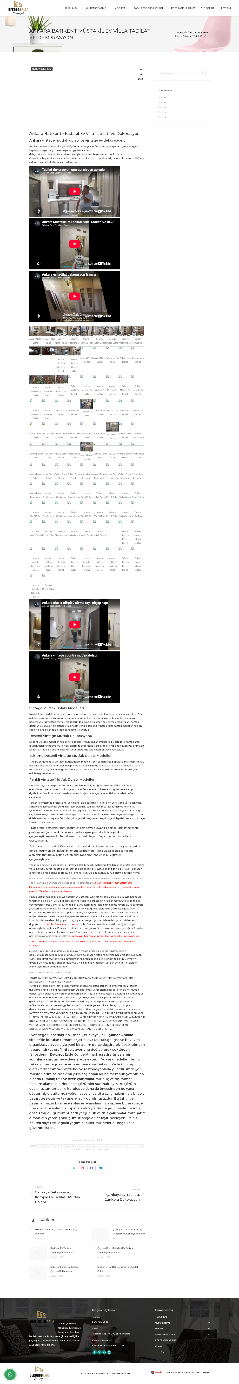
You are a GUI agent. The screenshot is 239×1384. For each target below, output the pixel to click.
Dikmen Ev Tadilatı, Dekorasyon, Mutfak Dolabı (117, 1269)
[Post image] (30, 1229)
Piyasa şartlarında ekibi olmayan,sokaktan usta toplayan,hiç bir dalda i (70, 896)
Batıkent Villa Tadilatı (99, 1150)
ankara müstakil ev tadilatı (96, 1146)
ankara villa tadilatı (116, 1146)
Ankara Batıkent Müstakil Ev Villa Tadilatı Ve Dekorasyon (60, 1146)
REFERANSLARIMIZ (41, 69)
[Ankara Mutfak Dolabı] (35, 331)
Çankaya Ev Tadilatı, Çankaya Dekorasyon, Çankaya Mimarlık (129, 1231)
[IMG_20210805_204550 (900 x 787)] (112, 524)
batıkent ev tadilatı (134, 1146)
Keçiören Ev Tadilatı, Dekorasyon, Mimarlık (61, 1250)
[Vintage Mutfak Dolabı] (99, 486)
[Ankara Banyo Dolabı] (35, 447)
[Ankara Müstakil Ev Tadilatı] (35, 379)
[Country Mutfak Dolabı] (61, 331)
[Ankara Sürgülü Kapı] (138, 427)
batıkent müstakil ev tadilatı (77, 1150)
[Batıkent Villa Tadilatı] (138, 351)
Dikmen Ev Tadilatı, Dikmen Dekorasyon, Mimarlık (56, 1231)
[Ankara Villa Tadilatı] (125, 351)
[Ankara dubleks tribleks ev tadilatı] (61, 351)
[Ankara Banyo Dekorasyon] (86, 467)
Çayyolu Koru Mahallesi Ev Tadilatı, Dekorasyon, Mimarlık (115, 1250)
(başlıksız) (163, 97)
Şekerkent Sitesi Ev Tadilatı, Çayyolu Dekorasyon (64, 1269)
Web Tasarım (171, 1372)
